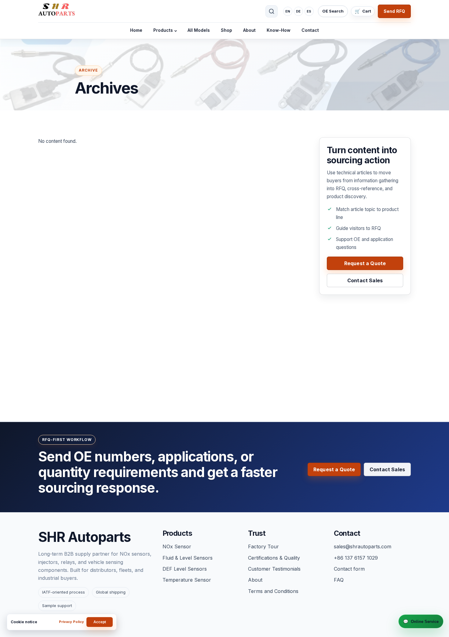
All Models (199, 30)
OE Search (333, 11)
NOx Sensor (176, 546)
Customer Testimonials (274, 569)
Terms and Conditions (273, 591)
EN (287, 11)
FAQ (339, 580)
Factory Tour (263, 546)
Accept (99, 622)
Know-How (278, 30)
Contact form (349, 569)
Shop (226, 30)
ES (309, 11)
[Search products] (271, 11)
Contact (310, 30)
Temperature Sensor (186, 580)
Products (163, 30)
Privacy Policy (71, 622)
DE (298, 11)
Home (136, 30)
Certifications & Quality (274, 558)
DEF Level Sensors (184, 569)
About (249, 30)
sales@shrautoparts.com (362, 546)
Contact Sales (365, 280)
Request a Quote (365, 263)
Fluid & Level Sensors (187, 558)
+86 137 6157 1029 (356, 558)
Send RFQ (394, 11)
